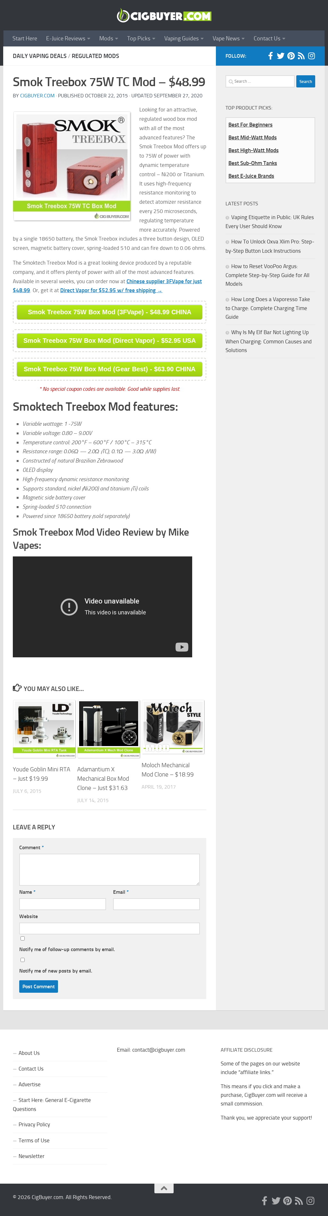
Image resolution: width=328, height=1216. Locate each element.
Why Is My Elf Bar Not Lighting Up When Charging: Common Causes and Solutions (269, 341)
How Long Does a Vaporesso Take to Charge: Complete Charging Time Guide (268, 308)
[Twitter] (280, 56)
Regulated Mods (95, 56)
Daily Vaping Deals (40, 56)
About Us (29, 1053)
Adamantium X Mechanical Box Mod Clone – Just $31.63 (103, 779)
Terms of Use (34, 1140)
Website (28, 916)
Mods (106, 38)
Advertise (30, 1084)
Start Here (24, 38)
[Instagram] (311, 56)
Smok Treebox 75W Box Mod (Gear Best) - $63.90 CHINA (109, 369)
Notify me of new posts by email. (55, 971)
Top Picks (138, 38)
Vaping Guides (181, 38)
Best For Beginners (250, 124)
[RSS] (301, 56)
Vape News (226, 38)
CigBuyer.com (37, 96)
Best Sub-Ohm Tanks (252, 163)
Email (121, 892)
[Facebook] (270, 56)
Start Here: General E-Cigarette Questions (52, 1104)
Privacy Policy (34, 1124)
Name (27, 892)
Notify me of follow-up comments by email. (67, 949)
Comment (31, 847)
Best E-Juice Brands (251, 176)
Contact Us (267, 38)
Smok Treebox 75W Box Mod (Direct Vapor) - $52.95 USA (109, 340)
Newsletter (32, 1156)
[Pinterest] (291, 56)
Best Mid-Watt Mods (252, 137)
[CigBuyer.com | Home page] (164, 15)
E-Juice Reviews (65, 38)
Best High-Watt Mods (253, 150)
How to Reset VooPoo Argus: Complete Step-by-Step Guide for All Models (267, 275)
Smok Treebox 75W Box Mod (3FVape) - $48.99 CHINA (109, 312)
